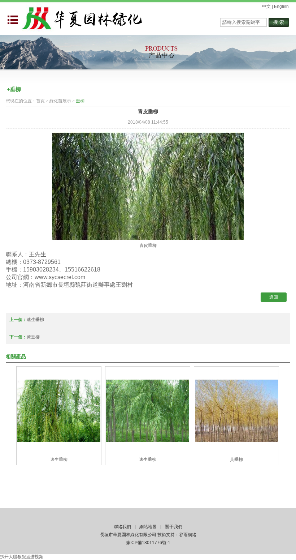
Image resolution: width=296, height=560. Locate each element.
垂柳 (80, 100)
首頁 (40, 100)
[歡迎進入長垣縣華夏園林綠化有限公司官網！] (81, 17)
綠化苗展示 (60, 100)
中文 (266, 6)
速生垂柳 (35, 319)
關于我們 (173, 526)
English (281, 6)
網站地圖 (148, 526)
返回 (273, 297)
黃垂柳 (33, 336)
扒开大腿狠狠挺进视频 (21, 556)
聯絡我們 (122, 526)
